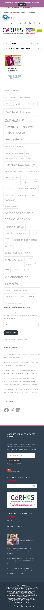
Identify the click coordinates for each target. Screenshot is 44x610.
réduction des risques (25, 239)
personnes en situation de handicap (20, 216)
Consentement (9, 146)
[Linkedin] (30, 23)
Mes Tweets (11, 521)
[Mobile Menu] (39, 30)
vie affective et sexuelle (16, 280)
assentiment (8, 103)
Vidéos (32, 13)
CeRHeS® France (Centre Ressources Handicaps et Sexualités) (20, 130)
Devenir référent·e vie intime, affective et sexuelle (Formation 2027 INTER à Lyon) (20, 560)
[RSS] (39, 23)
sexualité (29, 259)
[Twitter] (20, 23)
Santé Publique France (17, 252)
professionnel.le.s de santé (16, 233)
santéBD (8, 246)
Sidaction (29, 264)
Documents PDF (10, 18)
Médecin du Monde (26, 188)
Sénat (37, 264)
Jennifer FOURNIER (12, 177)
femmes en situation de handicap (15, 158)
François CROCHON (17, 165)
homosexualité (33, 172)
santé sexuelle (14, 259)
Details (16, 78)
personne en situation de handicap (19, 197)
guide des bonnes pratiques (14, 171)
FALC (28, 153)
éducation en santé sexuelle (20, 296)
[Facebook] (15, 23)
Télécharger (14, 76)
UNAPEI (26, 269)
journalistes (25, 177)
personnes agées (11, 206)
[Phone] (11, 23)
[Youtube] (25, 23)
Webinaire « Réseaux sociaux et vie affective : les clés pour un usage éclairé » (19, 550)
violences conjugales (20, 290)
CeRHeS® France (17, 112)
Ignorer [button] (22, 4)
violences (7, 290)
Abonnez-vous (11, 332)
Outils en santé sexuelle (15, 13)
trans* (7, 270)
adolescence (24, 98)
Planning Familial (14, 226)
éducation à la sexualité (14, 303)
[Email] (34, 23)
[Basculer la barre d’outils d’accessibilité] (5, 17)
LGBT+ (35, 182)
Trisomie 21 (16, 269)
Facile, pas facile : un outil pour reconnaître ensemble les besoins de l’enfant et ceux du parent (20, 570)
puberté (34, 233)
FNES (30, 158)
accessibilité (10, 98)
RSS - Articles (15, 471)
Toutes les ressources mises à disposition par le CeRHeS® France (19, 8)
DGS (19, 147)
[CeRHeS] (22, 30)
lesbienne (26, 182)
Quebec (7, 238)
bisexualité (32, 104)
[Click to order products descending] (37, 43)
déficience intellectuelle (14, 153)
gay (34, 164)
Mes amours (9, 188)
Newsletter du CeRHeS (24, 590)
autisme (20, 104)
